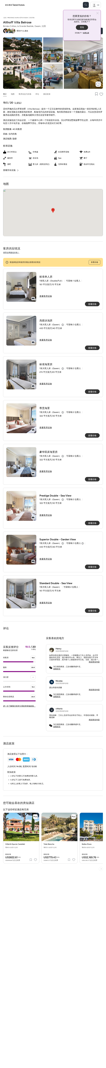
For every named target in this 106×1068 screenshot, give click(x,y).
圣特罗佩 (31, 17)
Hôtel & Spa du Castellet (15, 844)
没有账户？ (82, 33)
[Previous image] (7, 829)
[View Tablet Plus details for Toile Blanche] (73, 816)
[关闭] (97, 13)
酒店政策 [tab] (46, 94)
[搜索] (86, 5)
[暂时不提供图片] (21, 287)
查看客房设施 (45, 296)
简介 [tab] (5, 94)
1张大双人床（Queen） (50, 324)
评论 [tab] (37, 94)
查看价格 (94, 262)
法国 (4, 17)
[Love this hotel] (101, 94)
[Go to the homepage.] (15, 5)
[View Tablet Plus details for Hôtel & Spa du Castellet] (35, 816)
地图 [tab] (12, 94)
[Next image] (35, 829)
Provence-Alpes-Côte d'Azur (17, 17)
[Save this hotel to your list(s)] (96, 94)
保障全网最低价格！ (11, 253)
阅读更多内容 (94, 662)
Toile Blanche (49, 844)
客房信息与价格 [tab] (25, 94)
